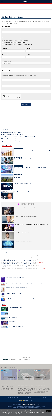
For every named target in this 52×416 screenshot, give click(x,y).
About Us (11, 397)
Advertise (31, 397)
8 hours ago (29, 257)
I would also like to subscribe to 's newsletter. (14, 42)
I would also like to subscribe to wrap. (15, 38)
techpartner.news (25, 404)
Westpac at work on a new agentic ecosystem (11, 132)
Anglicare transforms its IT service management (12, 141)
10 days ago (29, 270)
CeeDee (43, 268)
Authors (23, 397)
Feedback (27, 397)
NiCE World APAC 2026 (14, 312)
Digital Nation (32, 404)
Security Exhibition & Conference (16, 326)
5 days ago (34, 263)
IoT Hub (38, 404)
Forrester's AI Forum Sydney (15, 307)
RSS (45, 397)
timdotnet (43, 255)
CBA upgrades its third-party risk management (11, 139)
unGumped (41, 262)
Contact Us (7, 397)
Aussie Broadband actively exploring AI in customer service (14, 257)
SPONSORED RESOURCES (8, 274)
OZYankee (45, 259)
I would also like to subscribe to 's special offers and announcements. (18, 44)
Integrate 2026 (12, 322)
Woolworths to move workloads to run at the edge (12, 134)
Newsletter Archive (37, 397)
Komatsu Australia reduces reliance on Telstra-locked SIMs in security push (18, 137)
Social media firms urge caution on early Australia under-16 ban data (16, 260)
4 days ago (34, 260)
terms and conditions (19, 33)
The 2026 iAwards (13, 317)
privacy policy (12, 33)
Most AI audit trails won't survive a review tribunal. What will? (19, 359)
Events (4, 304)
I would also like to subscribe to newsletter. (15, 40)
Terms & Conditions (38, 407)
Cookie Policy (18, 414)
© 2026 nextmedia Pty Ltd (28, 400)
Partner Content (7, 145)
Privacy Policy (32, 407)
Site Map (42, 397)
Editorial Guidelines (17, 397)
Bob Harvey (39, 265)
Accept (48, 411)
